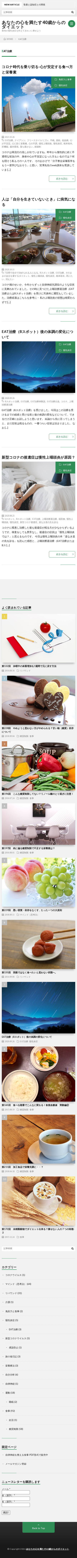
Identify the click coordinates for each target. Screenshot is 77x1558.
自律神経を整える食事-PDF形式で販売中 (26, 1454)
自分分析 (10, 1374)
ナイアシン (20, 140)
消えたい (10, 279)
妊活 (11, 1420)
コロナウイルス (13, 1275)
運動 (7, 1392)
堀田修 (62, 519)
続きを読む (62, 178)
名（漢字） (8, 1502)
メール (6, 1489)
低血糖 (65, 140)
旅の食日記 (11, 1356)
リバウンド (25, 670)
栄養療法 (10, 1365)
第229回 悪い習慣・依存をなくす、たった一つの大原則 (32, 910)
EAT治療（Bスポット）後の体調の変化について (27, 1036)
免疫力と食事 (65, 79)
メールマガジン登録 (15, 1463)
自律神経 (10, 1383)
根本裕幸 (68, 143)
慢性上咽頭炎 (45, 143)
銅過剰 (38, 147)
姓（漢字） (8, 1495)
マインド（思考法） (29, 915)
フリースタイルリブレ (38, 140)
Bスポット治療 (47, 273)
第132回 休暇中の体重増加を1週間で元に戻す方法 (29, 666)
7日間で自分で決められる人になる (21, 273)
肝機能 (5, 147)
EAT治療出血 (53, 401)
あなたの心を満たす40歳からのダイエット (34, 24)
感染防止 (13, 1347)
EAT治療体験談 (38, 401)
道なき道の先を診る (48, 522)
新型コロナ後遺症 (28, 522)
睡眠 (11, 1401)
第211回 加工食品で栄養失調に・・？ (22, 1166)
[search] (72, 12)
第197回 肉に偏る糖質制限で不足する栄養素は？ (28, 848)
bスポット (10, 519)
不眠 (52, 140)
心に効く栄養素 (19, 143)
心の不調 (33, 143)
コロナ (64, 401)
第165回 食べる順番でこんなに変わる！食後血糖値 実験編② (35, 1105)
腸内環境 (14, 147)
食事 (32, 736)
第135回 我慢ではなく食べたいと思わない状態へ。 (29, 972)
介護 (7, 1302)
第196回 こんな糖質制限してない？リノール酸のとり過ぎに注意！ (38, 793)
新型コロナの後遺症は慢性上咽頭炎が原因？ (38, 457)
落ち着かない (26, 147)
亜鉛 (58, 140)
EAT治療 (9, 140)
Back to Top (38, 1528)
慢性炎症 (63, 85)
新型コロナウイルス (15, 1338)
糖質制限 (24, 736)
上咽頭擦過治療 (49, 519)
